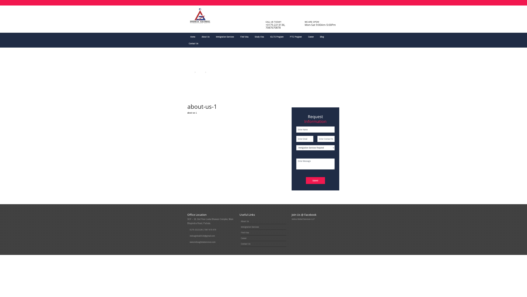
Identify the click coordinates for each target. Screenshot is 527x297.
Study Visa (259, 36)
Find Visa (244, 36)
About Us (206, 36)
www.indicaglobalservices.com (202, 242)
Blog (322, 36)
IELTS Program (277, 36)
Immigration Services (225, 36)
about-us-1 (192, 112)
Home (192, 36)
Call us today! (273, 21)
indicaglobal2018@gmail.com (202, 235)
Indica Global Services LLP (303, 219)
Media (200, 72)
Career (311, 36)
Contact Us (193, 43)
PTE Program (296, 36)
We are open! (312, 21)
